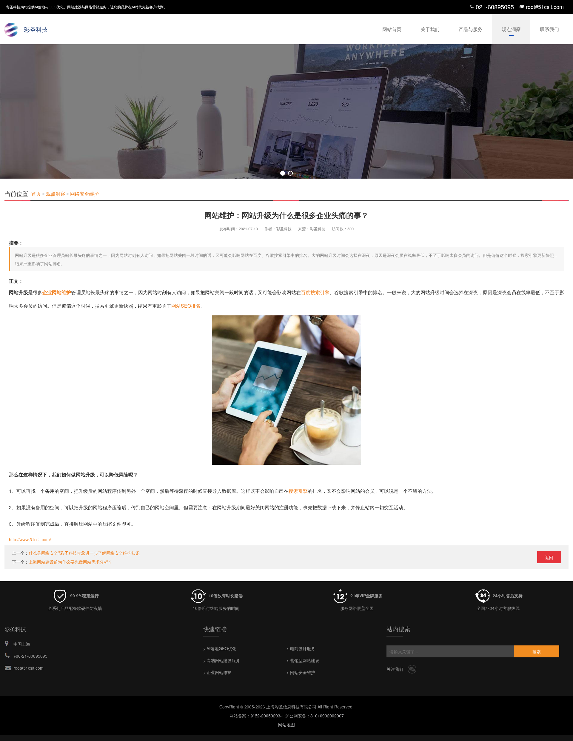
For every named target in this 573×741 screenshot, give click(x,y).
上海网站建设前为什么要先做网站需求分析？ (70, 562)
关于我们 (430, 29)
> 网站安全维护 (300, 672)
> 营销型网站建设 (302, 660)
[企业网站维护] (286, 322)
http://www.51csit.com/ (30, 539)
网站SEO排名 (186, 305)
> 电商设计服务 (300, 648)
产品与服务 (471, 29)
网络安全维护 (84, 194)
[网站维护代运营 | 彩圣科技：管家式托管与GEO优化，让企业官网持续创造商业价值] (286, 111)
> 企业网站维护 (217, 672)
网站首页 (391, 29)
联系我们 (549, 29)
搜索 (536, 651)
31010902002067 (327, 716)
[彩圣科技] (12, 28)
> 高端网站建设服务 (221, 660)
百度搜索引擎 (315, 292)
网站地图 (286, 725)
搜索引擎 (298, 490)
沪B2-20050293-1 (267, 716)
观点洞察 (511, 29)
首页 (36, 194)
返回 (549, 557)
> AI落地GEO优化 (219, 648)
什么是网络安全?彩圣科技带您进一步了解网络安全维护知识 (84, 553)
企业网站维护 (56, 292)
